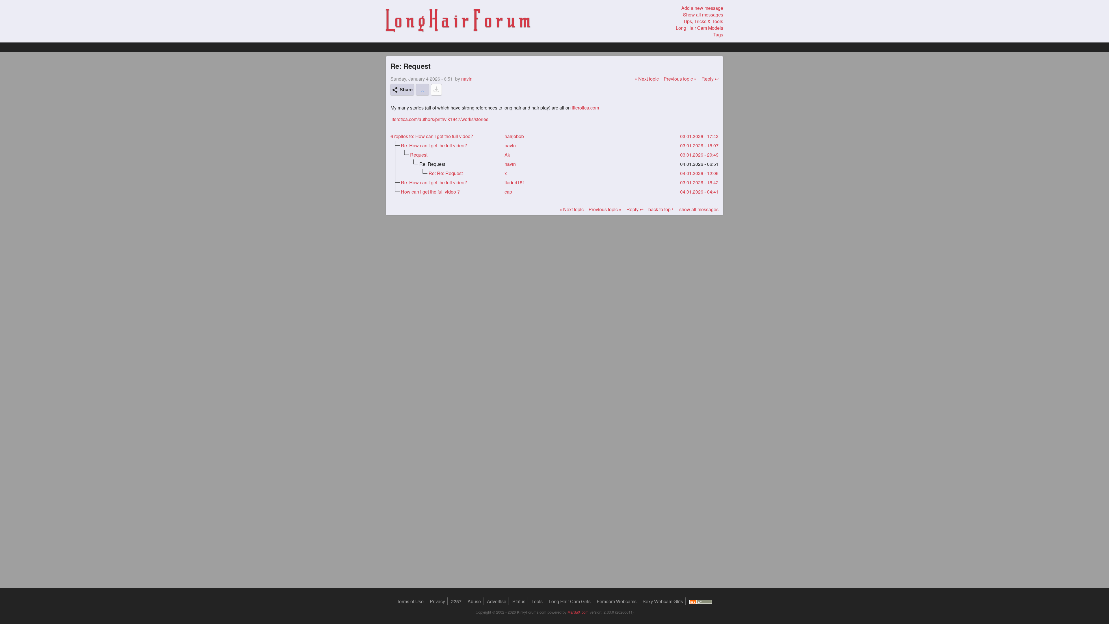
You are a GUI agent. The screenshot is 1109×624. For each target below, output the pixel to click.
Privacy (437, 601)
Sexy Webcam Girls (663, 601)
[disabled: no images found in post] (436, 89)
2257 (456, 601)
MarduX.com (578, 612)
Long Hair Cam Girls (570, 601)
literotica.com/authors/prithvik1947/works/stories (439, 119)
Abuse (474, 601)
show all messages (699, 209)
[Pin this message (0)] (422, 89)
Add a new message (702, 8)
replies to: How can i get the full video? (431, 136)
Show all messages (703, 14)
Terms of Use (410, 601)
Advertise (496, 601)
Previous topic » (680, 78)
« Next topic (646, 78)
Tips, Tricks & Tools (703, 21)
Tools (537, 601)
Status (518, 601)
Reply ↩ (710, 78)
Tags (718, 34)
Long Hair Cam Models (699, 28)
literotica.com (585, 108)
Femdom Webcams (617, 601)
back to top (661, 209)
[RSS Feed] (700, 601)
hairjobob (514, 136)
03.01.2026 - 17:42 (699, 136)
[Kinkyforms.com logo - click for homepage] (458, 21)
